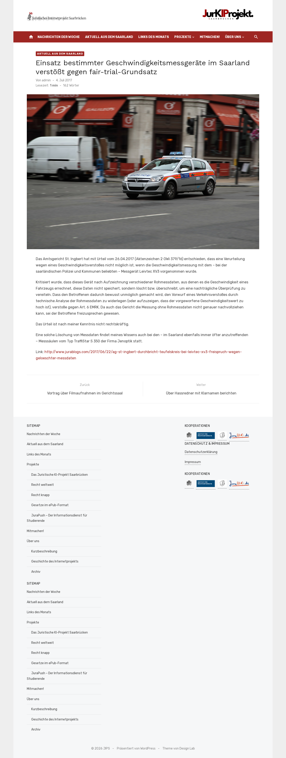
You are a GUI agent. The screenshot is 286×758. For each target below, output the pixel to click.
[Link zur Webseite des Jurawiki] (239, 439)
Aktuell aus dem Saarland (109, 37)
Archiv (35, 572)
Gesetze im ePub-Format (50, 505)
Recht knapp (40, 495)
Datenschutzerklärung (201, 452)
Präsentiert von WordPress (136, 748)
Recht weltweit (42, 485)
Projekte (182, 37)
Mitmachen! (210, 37)
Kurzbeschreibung (44, 551)
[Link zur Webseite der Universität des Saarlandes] (189, 438)
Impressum (193, 462)
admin (46, 80)
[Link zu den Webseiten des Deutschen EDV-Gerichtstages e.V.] (222, 438)
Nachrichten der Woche (59, 37)
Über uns (233, 37)
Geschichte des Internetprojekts (54, 561)
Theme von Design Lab (178, 748)
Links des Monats (153, 37)
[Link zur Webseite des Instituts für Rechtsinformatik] (206, 439)
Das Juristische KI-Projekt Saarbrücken (59, 475)
